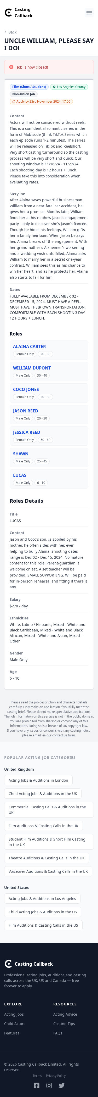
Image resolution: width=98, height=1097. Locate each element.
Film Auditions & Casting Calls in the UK (43, 825)
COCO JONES (26, 389)
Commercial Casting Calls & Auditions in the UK (47, 809)
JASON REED (25, 411)
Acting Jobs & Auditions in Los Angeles (42, 898)
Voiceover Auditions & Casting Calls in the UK (48, 871)
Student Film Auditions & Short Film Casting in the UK (47, 842)
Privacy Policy (56, 1075)
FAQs (57, 1033)
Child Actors (14, 1023)
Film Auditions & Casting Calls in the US (43, 925)
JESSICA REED (26, 432)
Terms (37, 1075)
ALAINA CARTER (29, 346)
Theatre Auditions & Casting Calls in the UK (47, 857)
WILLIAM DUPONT (32, 368)
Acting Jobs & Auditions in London (38, 780)
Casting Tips (64, 1023)
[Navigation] (89, 12)
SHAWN (20, 454)
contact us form (63, 735)
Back (12, 32)
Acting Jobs (14, 1014)
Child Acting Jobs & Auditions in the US (43, 911)
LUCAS (19, 475)
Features (11, 1033)
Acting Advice (65, 1014)
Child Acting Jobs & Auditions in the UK (43, 793)
